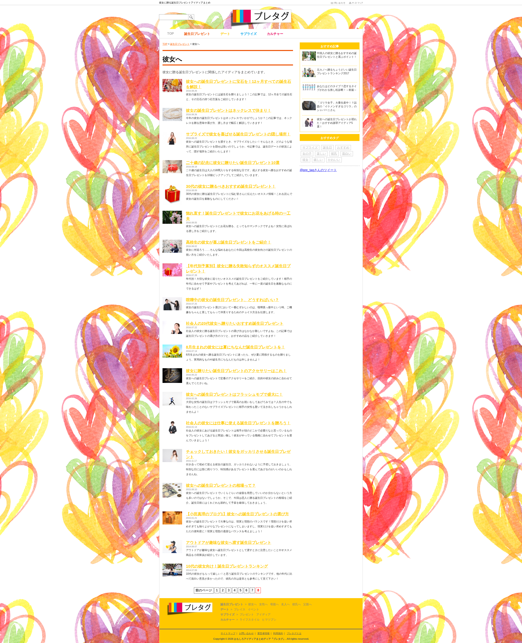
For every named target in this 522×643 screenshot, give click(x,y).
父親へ (307, 604)
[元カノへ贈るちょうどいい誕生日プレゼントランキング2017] (309, 69)
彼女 (305, 159)
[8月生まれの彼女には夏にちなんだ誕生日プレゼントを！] (172, 346)
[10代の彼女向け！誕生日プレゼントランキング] (172, 565)
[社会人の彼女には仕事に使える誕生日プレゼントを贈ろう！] (172, 422)
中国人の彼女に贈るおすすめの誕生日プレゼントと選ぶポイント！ (337, 55)
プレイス (239, 609)
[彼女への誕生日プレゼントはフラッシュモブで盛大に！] (172, 393)
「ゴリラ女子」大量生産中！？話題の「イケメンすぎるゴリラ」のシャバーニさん (337, 106)
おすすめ (343, 147)
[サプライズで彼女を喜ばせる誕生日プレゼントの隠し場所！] (172, 133)
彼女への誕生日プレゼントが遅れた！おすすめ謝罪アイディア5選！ (337, 123)
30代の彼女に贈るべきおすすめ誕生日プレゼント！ (231, 186)
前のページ (204, 590)
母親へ (274, 604)
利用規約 (278, 633)
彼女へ (252, 604)
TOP (170, 33)
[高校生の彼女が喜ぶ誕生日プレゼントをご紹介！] (172, 241)
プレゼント (247, 614)
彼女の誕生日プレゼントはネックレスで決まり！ (228, 110)
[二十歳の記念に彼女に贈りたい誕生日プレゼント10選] (172, 162)
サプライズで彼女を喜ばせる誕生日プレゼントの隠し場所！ (238, 134)
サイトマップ (228, 633)
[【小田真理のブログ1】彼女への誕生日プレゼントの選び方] (172, 513)
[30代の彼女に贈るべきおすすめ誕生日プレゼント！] (172, 185)
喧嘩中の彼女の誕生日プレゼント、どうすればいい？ (232, 300)
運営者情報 (263, 633)
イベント (253, 609)
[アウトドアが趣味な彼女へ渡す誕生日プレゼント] (172, 541)
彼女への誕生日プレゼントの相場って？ (221, 485)
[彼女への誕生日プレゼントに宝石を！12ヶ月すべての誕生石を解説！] (172, 80)
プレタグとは (294, 633)
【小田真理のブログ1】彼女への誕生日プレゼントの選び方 (237, 514)
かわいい (334, 159)
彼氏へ (296, 604)
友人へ (285, 604)
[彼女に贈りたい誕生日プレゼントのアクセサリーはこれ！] (172, 370)
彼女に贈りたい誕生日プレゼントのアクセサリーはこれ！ (236, 371)
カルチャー (275, 33)
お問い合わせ (246, 633)
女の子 (307, 153)
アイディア (263, 614)
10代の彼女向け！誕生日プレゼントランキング (227, 566)
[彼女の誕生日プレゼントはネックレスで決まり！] (172, 109)
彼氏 (334, 153)
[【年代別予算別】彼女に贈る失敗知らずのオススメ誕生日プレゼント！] (172, 265)
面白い (346, 153)
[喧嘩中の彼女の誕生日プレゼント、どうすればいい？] (172, 299)
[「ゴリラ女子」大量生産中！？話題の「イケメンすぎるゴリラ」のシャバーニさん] (309, 102)
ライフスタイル (250, 619)
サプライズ (248, 33)
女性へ (263, 604)
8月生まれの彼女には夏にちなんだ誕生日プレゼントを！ (235, 347)
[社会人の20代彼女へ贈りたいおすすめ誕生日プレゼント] (172, 322)
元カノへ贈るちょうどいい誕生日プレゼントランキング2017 (337, 71)
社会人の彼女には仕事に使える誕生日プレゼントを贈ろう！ (238, 423)
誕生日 (327, 147)
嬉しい (318, 159)
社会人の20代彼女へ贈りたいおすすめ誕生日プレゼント (234, 323)
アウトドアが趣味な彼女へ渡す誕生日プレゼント (228, 542)
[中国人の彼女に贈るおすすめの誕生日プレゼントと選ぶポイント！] (309, 53)
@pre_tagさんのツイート (318, 170)
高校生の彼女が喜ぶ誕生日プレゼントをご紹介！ (228, 242)
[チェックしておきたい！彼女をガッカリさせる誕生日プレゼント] (172, 450)
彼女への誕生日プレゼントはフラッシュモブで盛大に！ (234, 394)
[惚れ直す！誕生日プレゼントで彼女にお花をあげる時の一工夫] (172, 212)
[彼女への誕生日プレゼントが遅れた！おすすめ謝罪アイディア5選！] (309, 119)
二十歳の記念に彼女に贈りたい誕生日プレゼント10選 (233, 163)
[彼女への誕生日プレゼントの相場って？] (172, 484)
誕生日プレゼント (197, 33)
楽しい (321, 153)
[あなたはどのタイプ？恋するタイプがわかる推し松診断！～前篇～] (309, 86)
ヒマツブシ (269, 619)
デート (225, 33)
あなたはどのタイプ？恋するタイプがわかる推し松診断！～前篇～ (337, 88)
